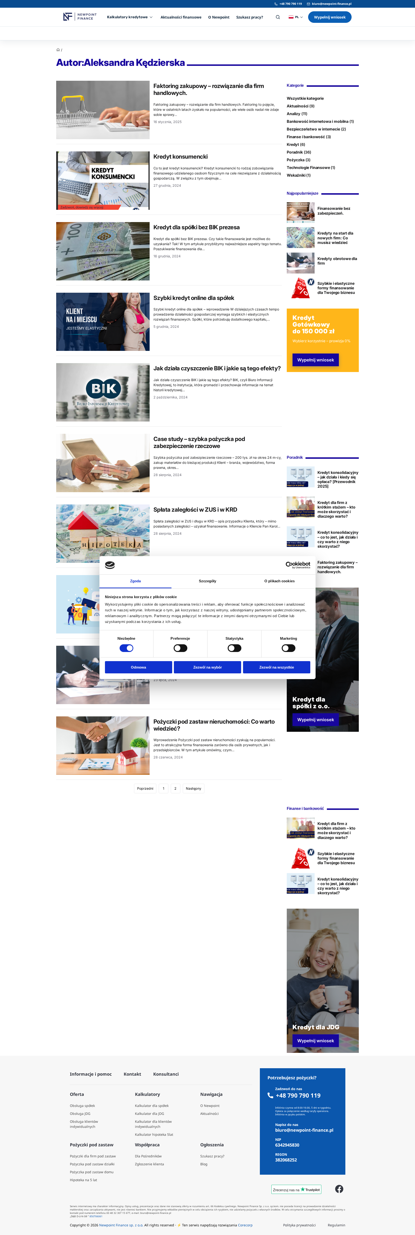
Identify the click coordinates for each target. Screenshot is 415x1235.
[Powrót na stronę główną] (58, 50)
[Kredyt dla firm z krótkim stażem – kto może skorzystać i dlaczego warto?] (301, 506)
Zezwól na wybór (207, 667)
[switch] (180, 648)
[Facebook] (339, 1189)
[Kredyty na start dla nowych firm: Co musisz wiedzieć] (301, 237)
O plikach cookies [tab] (279, 581)
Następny (193, 788)
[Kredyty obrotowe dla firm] (301, 263)
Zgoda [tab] (135, 581)
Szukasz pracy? (249, 17)
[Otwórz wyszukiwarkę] (278, 17)
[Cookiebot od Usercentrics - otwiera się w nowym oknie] (289, 565)
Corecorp (245, 1225)
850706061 (96, 1216)
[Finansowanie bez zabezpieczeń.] (301, 212)
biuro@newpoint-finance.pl (332, 4)
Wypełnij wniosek (330, 17)
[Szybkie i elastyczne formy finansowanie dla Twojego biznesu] (301, 287)
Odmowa (138, 667)
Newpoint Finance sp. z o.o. (121, 1225)
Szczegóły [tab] (207, 581)
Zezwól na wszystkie (276, 667)
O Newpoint (219, 17)
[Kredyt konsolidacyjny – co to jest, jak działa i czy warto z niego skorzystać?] (301, 536)
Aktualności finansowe (181, 17)
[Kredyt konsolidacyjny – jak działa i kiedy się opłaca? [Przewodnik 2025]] (301, 476)
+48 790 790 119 (291, 4)
